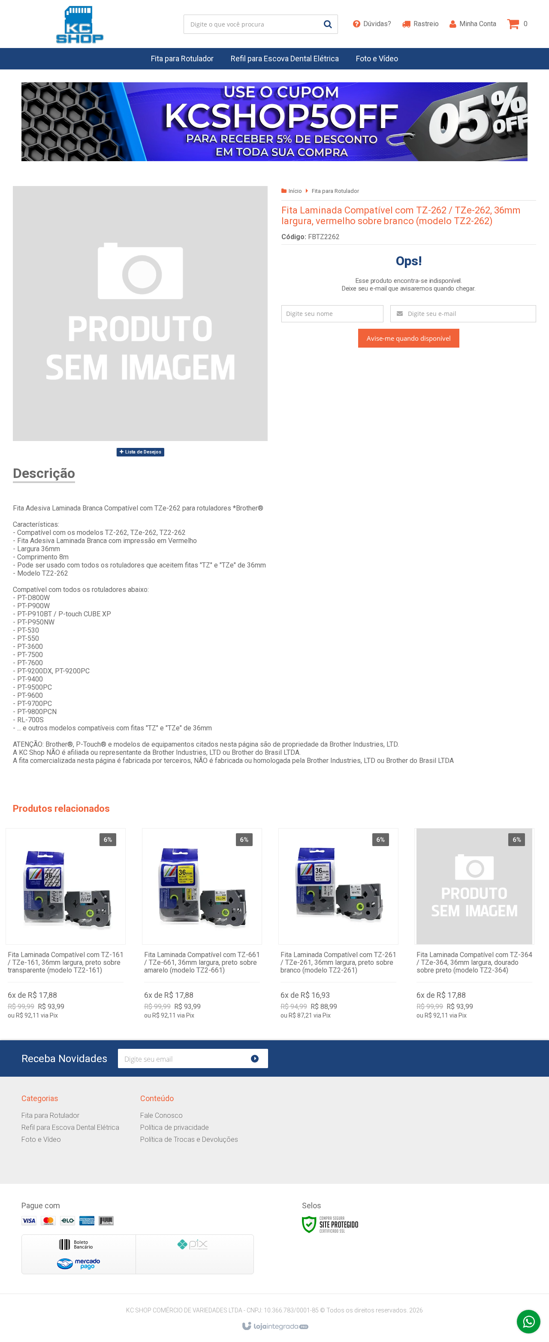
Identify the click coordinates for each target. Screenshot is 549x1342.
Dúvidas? (377, 24)
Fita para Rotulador (335, 191)
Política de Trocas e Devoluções (189, 1139)
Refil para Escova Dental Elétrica (70, 1127)
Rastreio (426, 24)
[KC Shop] (79, 24)
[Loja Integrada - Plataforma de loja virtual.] (274, 1326)
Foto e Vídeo (41, 1139)
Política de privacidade (174, 1127)
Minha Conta (477, 24)
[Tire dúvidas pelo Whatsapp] (528, 1321)
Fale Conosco (161, 1115)
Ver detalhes (65, 926)
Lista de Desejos (142, 452)
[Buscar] (328, 24)
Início (295, 191)
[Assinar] (258, 1058)
